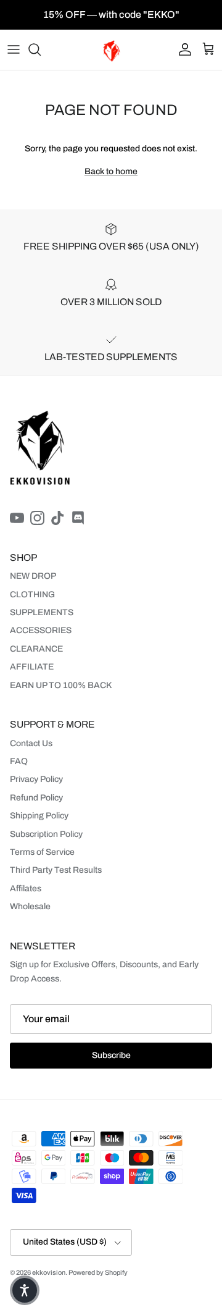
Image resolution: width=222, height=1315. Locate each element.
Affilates (25, 888)
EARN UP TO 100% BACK (61, 685)
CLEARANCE (36, 648)
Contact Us (31, 743)
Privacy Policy (36, 779)
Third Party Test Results (56, 870)
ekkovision (48, 1272)
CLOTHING (32, 594)
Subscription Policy (46, 834)
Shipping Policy (39, 815)
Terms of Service (42, 852)
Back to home (111, 171)
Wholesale (30, 906)
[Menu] (13, 49)
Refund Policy (36, 797)
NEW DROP (33, 576)
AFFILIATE (32, 666)
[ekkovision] (111, 50)
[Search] (40, 49)
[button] (24, 1290)
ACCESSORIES (41, 630)
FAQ (19, 761)
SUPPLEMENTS (41, 612)
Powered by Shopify (98, 1272)
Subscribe (111, 1055)
